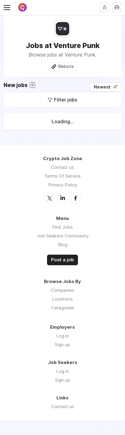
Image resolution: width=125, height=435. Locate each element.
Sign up (62, 344)
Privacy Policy (62, 185)
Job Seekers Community (63, 236)
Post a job (62, 260)
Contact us (62, 167)
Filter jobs (65, 100)
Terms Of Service (62, 176)
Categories (62, 308)
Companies (62, 290)
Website (66, 66)
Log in (62, 336)
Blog (62, 244)
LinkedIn (62, 198)
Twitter (49, 198)
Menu (8, 7)
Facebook (75, 198)
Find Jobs (62, 227)
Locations (62, 299)
